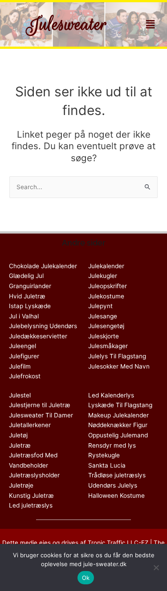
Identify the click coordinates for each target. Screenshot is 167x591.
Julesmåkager (108, 345)
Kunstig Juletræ (31, 495)
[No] (155, 567)
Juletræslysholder (34, 475)
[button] (150, 24)
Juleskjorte (103, 336)
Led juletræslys (31, 505)
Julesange (102, 316)
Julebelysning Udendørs (43, 325)
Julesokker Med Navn (119, 366)
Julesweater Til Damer (41, 415)
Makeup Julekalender (118, 415)
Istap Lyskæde (30, 305)
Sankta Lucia (107, 465)
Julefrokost (25, 376)
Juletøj (18, 435)
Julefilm (20, 366)
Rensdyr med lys (112, 445)
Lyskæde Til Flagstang (120, 405)
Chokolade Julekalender (43, 266)
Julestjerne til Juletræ (39, 405)
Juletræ (20, 445)
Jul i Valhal (24, 316)
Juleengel (22, 345)
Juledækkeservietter (38, 336)
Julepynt (100, 305)
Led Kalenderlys (111, 395)
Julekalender (106, 266)
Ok (86, 577)
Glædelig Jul (26, 275)
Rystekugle (104, 455)
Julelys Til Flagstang (117, 356)
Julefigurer (24, 356)
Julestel (20, 395)
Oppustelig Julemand (118, 435)
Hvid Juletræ (27, 296)
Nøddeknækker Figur (117, 424)
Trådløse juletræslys (117, 475)
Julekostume (106, 296)
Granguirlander (30, 286)
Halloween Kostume (116, 495)
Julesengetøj (106, 325)
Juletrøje (21, 485)
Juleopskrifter (107, 286)
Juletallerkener (30, 424)
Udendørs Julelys (112, 485)
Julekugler (102, 275)
